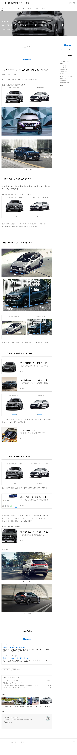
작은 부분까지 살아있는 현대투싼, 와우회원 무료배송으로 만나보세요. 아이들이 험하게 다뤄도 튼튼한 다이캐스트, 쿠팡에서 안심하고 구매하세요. (26, 650)
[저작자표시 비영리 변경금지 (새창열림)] (19, 669)
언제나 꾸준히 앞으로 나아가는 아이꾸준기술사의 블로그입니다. (18, 719)
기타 (62, 85)
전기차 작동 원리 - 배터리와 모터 (10, 680)
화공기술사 (63, 73)
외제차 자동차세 (64, 82)
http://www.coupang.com (9, 645)
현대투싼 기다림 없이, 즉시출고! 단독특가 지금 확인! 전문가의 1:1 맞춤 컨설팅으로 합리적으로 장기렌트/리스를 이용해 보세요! (22, 661)
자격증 (62, 64)
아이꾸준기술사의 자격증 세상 (15, 3)
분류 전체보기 (64, 61)
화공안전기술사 (64, 70)
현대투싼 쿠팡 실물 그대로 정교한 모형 (14, 647)
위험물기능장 (63, 71)
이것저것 (9, 677)
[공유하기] (7, 670)
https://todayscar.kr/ (8, 655)
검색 (70, 3)
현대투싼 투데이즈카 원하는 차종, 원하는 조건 (16, 658)
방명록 (9, 8)
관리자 (17, 8)
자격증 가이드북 (27, 8)
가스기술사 (63, 68)
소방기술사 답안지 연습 (66, 76)
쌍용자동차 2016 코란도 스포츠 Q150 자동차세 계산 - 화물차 (16, 682)
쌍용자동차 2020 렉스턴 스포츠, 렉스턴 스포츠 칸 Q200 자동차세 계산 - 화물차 (20, 685)
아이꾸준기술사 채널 (41, 8)
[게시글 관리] (9, 670)
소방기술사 (63, 66)
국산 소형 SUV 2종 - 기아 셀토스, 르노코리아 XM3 (14, 687)
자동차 (4, 677)
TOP (74, 742)
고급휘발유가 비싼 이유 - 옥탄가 (10, 684)
